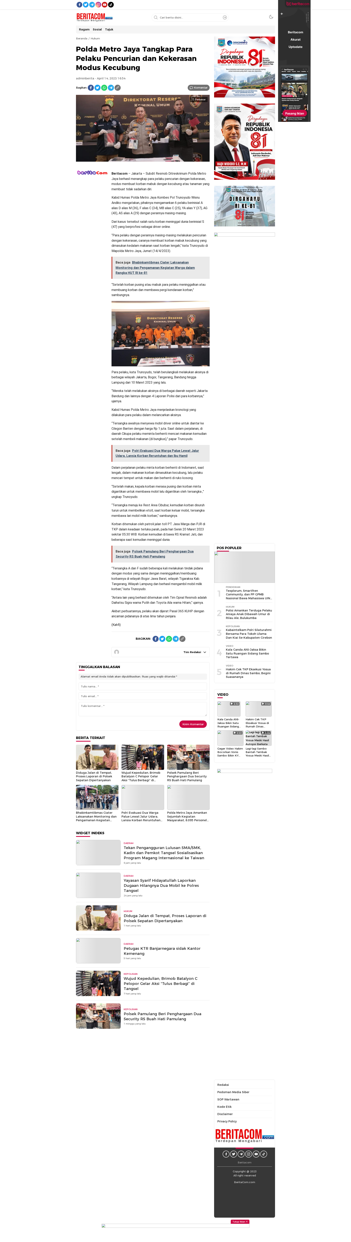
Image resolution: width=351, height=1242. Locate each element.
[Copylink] (118, 88)
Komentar (201, 87)
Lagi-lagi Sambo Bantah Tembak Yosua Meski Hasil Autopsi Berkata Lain (257, 755)
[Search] (225, 17)
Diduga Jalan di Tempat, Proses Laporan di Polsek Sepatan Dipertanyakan (94, 776)
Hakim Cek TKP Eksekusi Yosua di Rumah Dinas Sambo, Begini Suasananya (248, 673)
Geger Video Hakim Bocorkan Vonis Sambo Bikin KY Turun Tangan (230, 754)
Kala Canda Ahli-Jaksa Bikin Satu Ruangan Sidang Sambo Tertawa (247, 653)
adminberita (85, 78)
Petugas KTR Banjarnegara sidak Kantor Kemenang (162, 951)
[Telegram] (111, 88)
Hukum (95, 38)
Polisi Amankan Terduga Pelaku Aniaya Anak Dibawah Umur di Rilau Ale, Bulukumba (249, 614)
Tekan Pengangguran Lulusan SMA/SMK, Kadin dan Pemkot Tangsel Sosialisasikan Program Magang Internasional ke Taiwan (164, 852)
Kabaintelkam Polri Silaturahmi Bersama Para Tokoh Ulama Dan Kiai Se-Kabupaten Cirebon (249, 633)
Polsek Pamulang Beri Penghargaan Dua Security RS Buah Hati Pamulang (187, 776)
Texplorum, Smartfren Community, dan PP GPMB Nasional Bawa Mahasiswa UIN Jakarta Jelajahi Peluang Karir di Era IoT (248, 598)
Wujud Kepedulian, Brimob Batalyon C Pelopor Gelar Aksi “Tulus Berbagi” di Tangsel (140, 778)
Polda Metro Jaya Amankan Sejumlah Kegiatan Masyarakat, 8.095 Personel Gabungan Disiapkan (187, 818)
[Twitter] (97, 88)
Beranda (81, 38)
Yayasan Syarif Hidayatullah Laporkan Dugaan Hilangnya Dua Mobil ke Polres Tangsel (161, 885)
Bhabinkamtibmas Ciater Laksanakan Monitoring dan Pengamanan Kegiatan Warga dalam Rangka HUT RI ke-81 (96, 820)
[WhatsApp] (104, 88)
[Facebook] (91, 88)
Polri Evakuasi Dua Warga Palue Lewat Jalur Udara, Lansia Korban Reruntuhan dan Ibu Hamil (140, 818)
